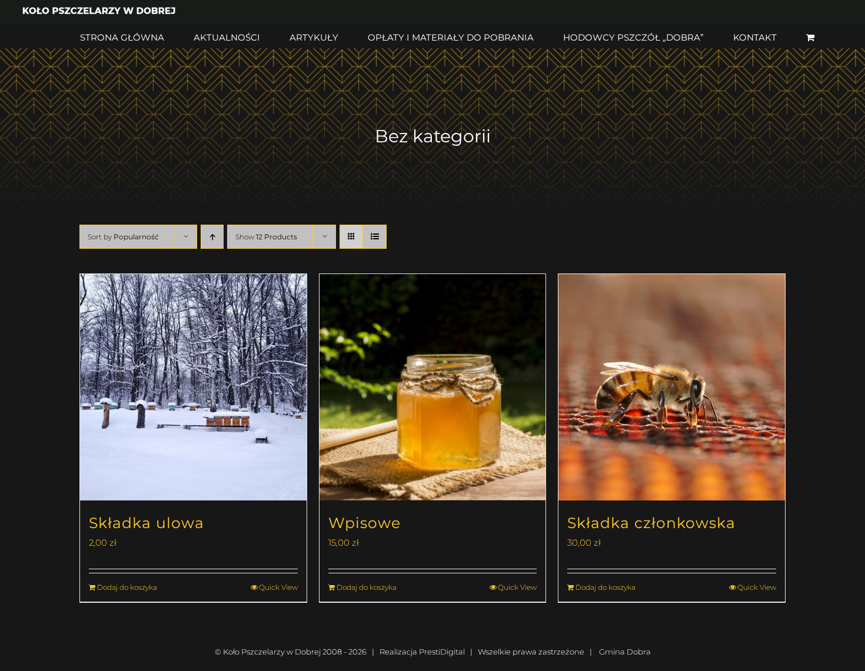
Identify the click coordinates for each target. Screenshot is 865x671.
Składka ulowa (146, 523)
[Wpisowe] (433, 387)
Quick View (278, 587)
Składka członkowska (651, 523)
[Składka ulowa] (193, 387)
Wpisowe (364, 523)
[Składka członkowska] (671, 387)
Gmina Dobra (625, 651)
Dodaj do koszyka (127, 587)
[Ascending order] (212, 237)
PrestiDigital (442, 651)
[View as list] (374, 236)
